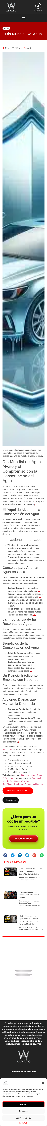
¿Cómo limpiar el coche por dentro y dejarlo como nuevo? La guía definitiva (30, 871)
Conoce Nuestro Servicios (18, 790)
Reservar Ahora (24, 838)
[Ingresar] (38, 6)
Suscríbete (11, 800)
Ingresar (38, 10)
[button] (43, 1083)
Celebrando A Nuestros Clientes (28, 784)
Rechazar (23, 1111)
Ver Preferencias (23, 1118)
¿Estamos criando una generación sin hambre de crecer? (29, 894)
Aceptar (23, 1104)
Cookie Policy (23, 1123)
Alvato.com (7, 750)
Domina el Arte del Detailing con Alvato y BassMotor (22, 781)
